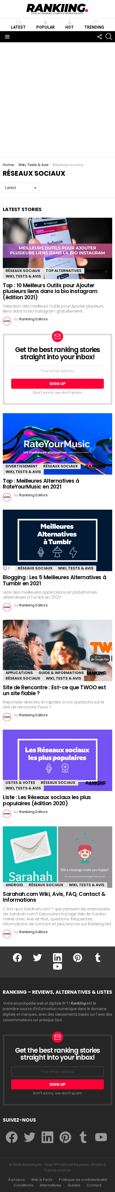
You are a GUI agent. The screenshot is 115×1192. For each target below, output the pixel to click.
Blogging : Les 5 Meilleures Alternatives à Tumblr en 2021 (54, 580)
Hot (69, 27)
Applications (19, 672)
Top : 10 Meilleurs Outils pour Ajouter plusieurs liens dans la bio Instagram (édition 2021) (50, 291)
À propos (16, 1180)
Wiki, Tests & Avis (23, 276)
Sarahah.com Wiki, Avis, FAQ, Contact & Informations (54, 897)
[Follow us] (99, 36)
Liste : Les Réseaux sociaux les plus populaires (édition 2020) (47, 800)
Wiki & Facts (41, 1180)
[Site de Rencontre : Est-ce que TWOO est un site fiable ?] (57, 650)
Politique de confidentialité (83, 1180)
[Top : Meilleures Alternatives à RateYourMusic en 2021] (57, 444)
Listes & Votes (20, 782)
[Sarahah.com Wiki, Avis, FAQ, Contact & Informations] (57, 857)
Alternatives (50, 1185)
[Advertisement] (57, 99)
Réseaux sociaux (23, 270)
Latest (18, 27)
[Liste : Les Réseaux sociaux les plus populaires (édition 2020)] (57, 760)
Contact (94, 1185)
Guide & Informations (61, 672)
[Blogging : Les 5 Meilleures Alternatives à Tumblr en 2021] (57, 540)
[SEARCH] (109, 36)
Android (14, 885)
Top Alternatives (64, 270)
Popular (45, 27)
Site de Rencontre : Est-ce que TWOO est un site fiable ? (54, 690)
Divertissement (22, 466)
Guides (74, 1185)
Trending (94, 27)
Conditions (23, 1185)
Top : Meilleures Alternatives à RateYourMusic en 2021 (41, 483)
